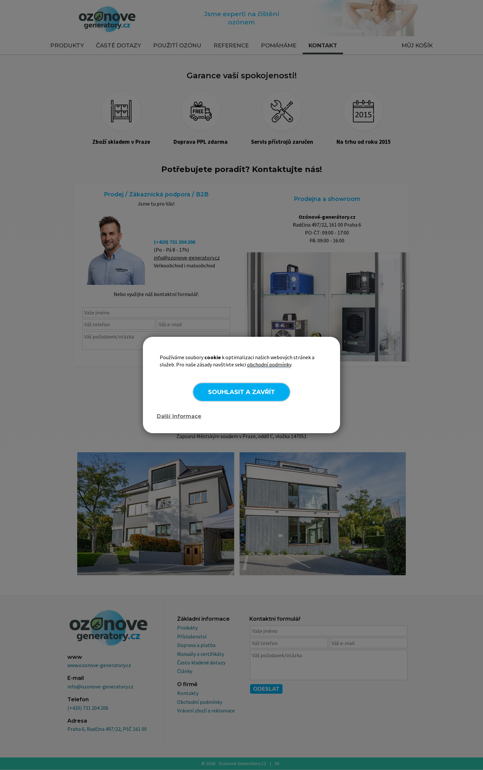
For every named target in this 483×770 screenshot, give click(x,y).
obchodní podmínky (269, 364)
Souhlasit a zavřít (241, 392)
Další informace (179, 416)
